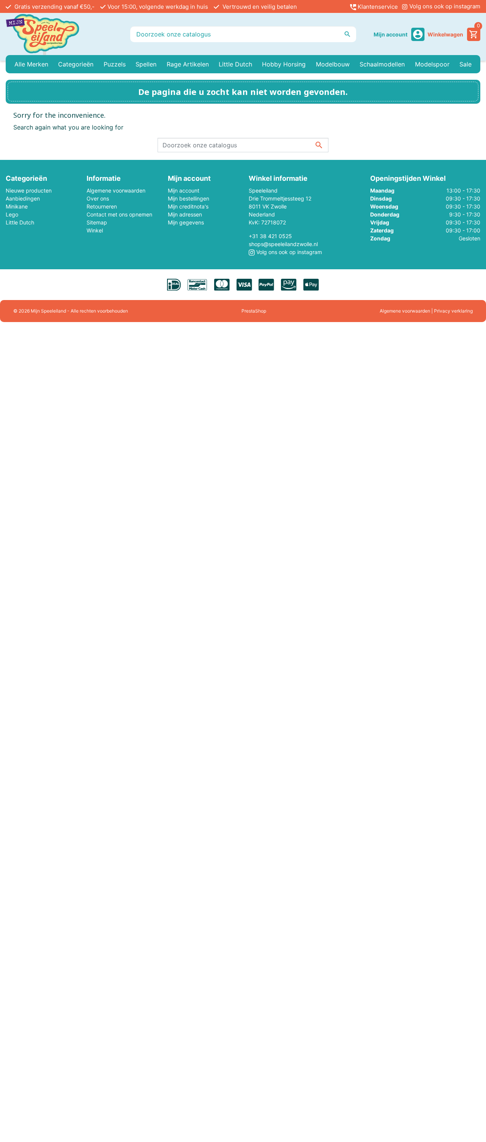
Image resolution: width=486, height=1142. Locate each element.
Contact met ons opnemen (119, 214)
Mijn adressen (185, 214)
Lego (12, 214)
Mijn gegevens (186, 222)
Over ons (98, 198)
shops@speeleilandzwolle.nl (283, 244)
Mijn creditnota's (188, 206)
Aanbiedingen (23, 198)
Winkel (95, 230)
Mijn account (183, 190)
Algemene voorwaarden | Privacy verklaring (426, 311)
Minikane (17, 206)
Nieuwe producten (29, 190)
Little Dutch (20, 222)
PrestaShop (253, 311)
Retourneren (102, 206)
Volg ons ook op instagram (444, 6)
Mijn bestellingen (188, 198)
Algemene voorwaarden (116, 190)
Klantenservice (377, 6)
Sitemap (97, 222)
